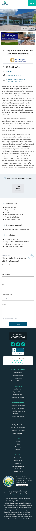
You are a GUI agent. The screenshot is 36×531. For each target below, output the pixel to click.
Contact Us (18, 469)
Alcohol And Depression (18, 427)
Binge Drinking (18, 378)
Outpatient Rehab (18, 394)
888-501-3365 (13, 66)
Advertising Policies (18, 466)
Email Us (9, 71)
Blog (18, 438)
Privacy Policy (18, 460)
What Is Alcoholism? (18, 370)
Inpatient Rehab (18, 392)
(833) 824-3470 (18, 361)
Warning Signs (18, 372)
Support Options (18, 403)
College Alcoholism (18, 425)
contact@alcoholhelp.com (18, 363)
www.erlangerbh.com (13, 75)
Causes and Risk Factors (18, 381)
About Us (18, 455)
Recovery (18, 447)
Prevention (18, 449)
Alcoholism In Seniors (18, 430)
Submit (18, 324)
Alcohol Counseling (18, 397)
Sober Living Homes (18, 416)
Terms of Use (18, 458)
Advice (18, 444)
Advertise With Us (18, 471)
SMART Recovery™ (18, 414)
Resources (18, 422)
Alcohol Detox (18, 389)
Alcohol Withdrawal (18, 375)
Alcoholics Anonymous (18, 411)
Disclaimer (18, 463)
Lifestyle (18, 441)
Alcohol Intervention (18, 408)
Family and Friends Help (18, 405)
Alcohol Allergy (18, 433)
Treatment (18, 386)
